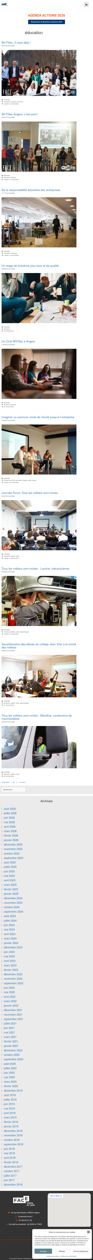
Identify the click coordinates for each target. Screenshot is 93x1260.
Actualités (7, 100)
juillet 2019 (10, 1099)
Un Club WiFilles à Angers (18, 341)
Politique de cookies (52, 1256)
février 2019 (11, 1122)
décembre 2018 (13, 1131)
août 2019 (10, 1095)
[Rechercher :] (13, 789)
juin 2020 (9, 1072)
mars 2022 (10, 1001)
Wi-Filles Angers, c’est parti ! (20, 114)
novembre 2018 (13, 1135)
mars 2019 (10, 1117)
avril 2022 (9, 996)
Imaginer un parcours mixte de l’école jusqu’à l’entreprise (38, 417)
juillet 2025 (10, 867)
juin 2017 (9, 1180)
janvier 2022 (11, 1005)
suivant (22, 782)
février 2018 (11, 1162)
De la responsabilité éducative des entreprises (31, 190)
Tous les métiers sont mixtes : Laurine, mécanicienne (35, 568)
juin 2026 (9, 817)
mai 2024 (9, 929)
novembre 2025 (13, 849)
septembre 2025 (13, 858)
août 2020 (10, 1064)
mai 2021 (9, 1032)
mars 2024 (10, 938)
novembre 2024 (13, 903)
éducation (7, 102)
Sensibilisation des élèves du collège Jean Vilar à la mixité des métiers (39, 645)
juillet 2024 (10, 920)
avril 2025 (9, 880)
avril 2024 (9, 934)
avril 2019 (9, 1113)
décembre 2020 (13, 1050)
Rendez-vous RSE (9, 480)
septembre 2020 (13, 1059)
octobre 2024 (12, 907)
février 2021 (11, 1041)
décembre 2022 (13, 974)
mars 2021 (10, 1037)
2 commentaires (9, 331)
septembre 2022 (13, 983)
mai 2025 (9, 876)
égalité (25, 480)
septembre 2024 (13, 911)
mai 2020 (9, 1077)
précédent (4, 782)
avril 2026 (9, 826)
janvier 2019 (11, 1126)
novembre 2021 (13, 1014)
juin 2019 (9, 1104)
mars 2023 (10, 965)
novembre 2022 (13, 978)
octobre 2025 (12, 853)
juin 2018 (9, 1149)
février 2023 (11, 970)
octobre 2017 (12, 1171)
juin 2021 (9, 1028)
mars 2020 (10, 1081)
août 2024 (10, 916)
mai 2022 (9, 992)
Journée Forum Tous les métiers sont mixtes (30, 493)
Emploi (34, 480)
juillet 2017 (10, 1175)
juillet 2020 (10, 1068)
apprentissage (24, 632)
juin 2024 (9, 925)
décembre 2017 (13, 1166)
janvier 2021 (11, 1046)
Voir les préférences (80, 1251)
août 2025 (10, 862)
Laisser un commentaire (11, 104)
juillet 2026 (10, 813)
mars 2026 (10, 831)
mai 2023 (9, 956)
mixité (29, 480)
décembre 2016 (13, 1184)
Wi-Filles (20, 102)
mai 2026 (9, 822)
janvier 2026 (11, 840)
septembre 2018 (13, 1144)
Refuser (62, 1251)
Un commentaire (9, 407)
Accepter (43, 1251)
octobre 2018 (12, 1140)
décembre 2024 (13, 898)
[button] (88, 1232)
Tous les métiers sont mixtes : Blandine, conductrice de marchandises (37, 717)
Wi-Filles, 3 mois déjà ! (16, 42)
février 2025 (11, 889)
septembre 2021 (13, 1019)
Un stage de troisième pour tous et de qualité (30, 265)
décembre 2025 (13, 844)
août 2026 (10, 809)
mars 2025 (10, 885)
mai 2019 (9, 1108)
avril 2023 (9, 961)
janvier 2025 (11, 894)
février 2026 (11, 835)
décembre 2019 (13, 1090)
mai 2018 (9, 1153)
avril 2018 (9, 1158)
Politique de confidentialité (68, 1256)
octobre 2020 (12, 1055)
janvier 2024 (11, 943)
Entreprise (14, 102)
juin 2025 (9, 871)
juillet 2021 (10, 1023)
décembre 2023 (13, 947)
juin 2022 (9, 987)
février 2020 (11, 1086)
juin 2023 (9, 952)
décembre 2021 (13, 1010)
